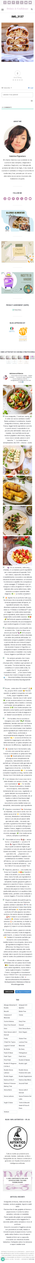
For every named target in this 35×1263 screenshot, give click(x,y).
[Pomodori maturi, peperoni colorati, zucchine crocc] (17, 943)
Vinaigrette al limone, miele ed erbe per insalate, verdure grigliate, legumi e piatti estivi (17, 1204)
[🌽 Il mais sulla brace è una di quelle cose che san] (17, 490)
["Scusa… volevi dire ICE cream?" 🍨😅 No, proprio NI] (17, 702)
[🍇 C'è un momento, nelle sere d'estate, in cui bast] (17, 581)
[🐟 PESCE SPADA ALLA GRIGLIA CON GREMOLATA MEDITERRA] (17, 520)
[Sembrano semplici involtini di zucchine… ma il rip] (17, 460)
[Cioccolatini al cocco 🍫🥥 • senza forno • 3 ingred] (17, 853)
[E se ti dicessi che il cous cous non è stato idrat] (17, 792)
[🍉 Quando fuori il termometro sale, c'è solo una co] (17, 762)
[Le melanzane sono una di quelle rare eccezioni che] (17, 641)
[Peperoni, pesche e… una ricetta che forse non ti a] (17, 883)
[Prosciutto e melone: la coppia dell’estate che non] (17, 974)
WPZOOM (31, 1259)
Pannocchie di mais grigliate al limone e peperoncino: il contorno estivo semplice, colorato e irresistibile (17, 1211)
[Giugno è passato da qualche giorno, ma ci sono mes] (17, 913)
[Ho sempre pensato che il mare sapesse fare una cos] (17, 671)
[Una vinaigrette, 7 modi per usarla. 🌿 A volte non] (17, 430)
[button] (2, 9)
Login (31, 88)
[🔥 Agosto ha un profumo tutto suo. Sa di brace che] (17, 611)
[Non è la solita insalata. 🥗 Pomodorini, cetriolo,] (17, 399)
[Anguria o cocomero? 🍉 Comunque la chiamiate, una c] (17, 822)
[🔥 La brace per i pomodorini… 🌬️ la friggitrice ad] (17, 550)
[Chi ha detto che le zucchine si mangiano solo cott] (17, 732)
